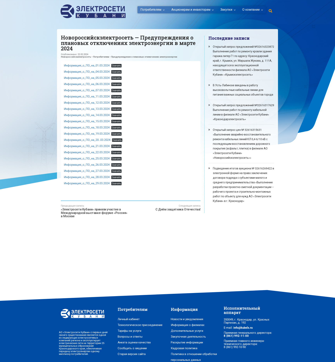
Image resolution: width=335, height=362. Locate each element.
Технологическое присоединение (140, 325)
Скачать (116, 65)
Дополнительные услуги (187, 331)
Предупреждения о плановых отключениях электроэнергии (144, 57)
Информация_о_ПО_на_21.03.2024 (87, 146)
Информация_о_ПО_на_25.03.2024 (87, 158)
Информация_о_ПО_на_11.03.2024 (87, 96)
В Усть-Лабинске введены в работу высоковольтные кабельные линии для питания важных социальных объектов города (243, 90)
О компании (251, 9)
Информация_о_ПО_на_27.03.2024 (87, 171)
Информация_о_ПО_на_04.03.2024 (87, 71)
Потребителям (150, 9)
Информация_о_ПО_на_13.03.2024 (87, 109)
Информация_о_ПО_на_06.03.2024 (87, 84)
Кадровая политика (184, 348)
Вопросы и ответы (130, 336)
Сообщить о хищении (132, 348)
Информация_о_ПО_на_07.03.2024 (87, 90)
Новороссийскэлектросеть (76, 57)
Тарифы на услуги (129, 331)
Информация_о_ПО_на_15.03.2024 (87, 121)
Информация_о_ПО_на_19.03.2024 (87, 133)
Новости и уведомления (187, 319)
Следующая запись (177, 207)
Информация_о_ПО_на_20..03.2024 (87, 140)
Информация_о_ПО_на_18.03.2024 (87, 127)
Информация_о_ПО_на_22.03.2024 (87, 152)
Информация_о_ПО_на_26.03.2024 (87, 164)
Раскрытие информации (187, 342)
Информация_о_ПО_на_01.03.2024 (87, 65)
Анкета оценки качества (134, 342)
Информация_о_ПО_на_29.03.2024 (87, 183)
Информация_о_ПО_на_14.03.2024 (87, 115)
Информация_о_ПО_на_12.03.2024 (87, 102)
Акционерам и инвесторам (190, 9)
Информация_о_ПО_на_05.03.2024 (87, 78)
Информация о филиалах (187, 325)
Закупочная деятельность (188, 336)
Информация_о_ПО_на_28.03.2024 (87, 177)
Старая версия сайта (132, 354)
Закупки (226, 9)
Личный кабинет (129, 319)
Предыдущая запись (94, 211)
